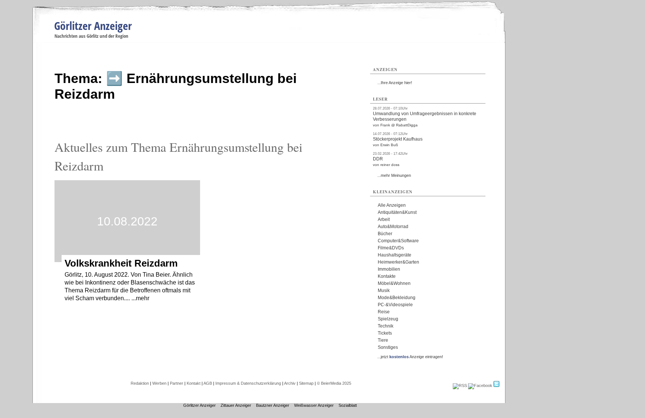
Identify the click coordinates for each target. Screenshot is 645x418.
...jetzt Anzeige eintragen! (410, 357)
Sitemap (306, 383)
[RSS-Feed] (460, 385)
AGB (207, 383)
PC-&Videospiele (395, 305)
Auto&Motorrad (393, 226)
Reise (384, 312)
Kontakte (387, 276)
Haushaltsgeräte (394, 255)
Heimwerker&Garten (398, 262)
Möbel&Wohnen (394, 283)
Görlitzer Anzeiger (93, 25)
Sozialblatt (348, 405)
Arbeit (384, 219)
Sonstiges (388, 347)
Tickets (385, 333)
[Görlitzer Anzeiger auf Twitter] (496, 385)
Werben (159, 383)
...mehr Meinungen (394, 175)
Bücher (385, 234)
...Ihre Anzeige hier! (394, 82)
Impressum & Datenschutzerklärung (248, 383)
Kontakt (193, 383)
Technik (385, 326)
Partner (176, 383)
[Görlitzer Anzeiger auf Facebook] (480, 385)
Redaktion (140, 383)
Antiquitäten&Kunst (397, 212)
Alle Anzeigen (392, 205)
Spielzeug (388, 319)
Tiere (383, 340)
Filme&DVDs (391, 248)
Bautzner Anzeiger (272, 405)
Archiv (290, 383)
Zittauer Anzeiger (236, 405)
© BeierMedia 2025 (334, 383)
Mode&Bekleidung (396, 297)
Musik (384, 290)
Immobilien (389, 269)
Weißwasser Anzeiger (314, 405)
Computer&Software (398, 241)
